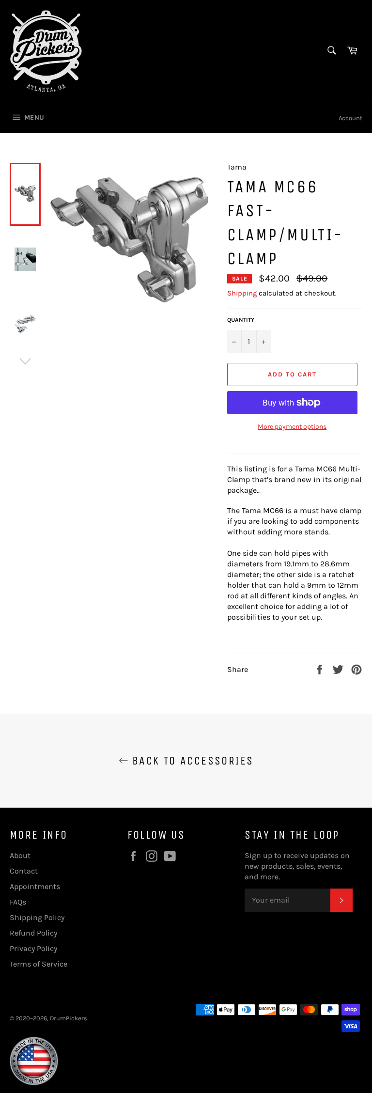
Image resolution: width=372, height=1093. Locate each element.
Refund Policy (33, 932)
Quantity (240, 319)
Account (350, 118)
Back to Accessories (191, 760)
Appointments (35, 886)
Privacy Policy (33, 948)
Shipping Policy (37, 917)
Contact (24, 870)
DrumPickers (68, 1018)
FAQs (18, 901)
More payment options (292, 426)
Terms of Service (38, 963)
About (20, 855)
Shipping (242, 293)
